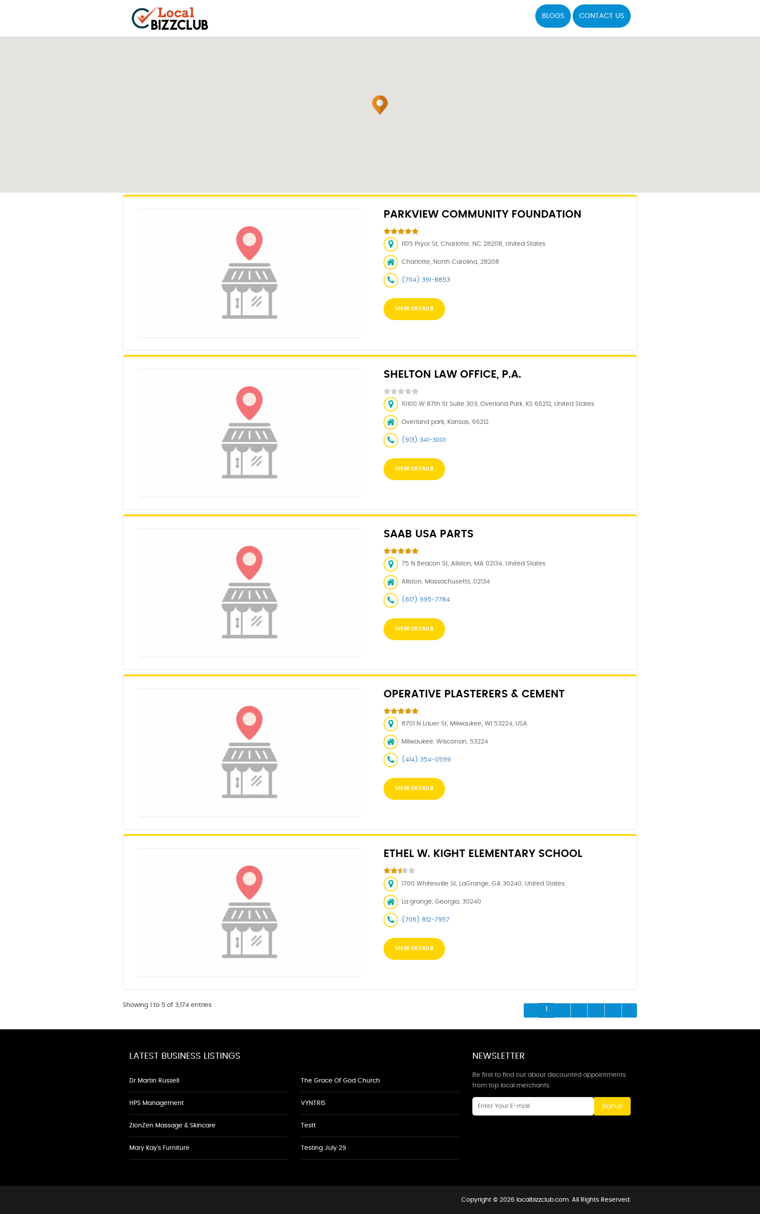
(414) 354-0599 (426, 760)
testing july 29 (323, 1148)
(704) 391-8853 (426, 280)
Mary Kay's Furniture (159, 1148)
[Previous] (531, 1010)
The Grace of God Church (340, 1081)
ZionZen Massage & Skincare (172, 1126)
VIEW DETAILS (414, 309)
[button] (380, 105)
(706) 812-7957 (425, 920)
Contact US (601, 15)
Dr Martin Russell (154, 1081)
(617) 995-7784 (426, 600)
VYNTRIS (313, 1103)
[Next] (629, 1010)
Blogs (553, 15)
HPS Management (156, 1103)
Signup (612, 1106)
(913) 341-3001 (424, 440)
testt (308, 1126)
